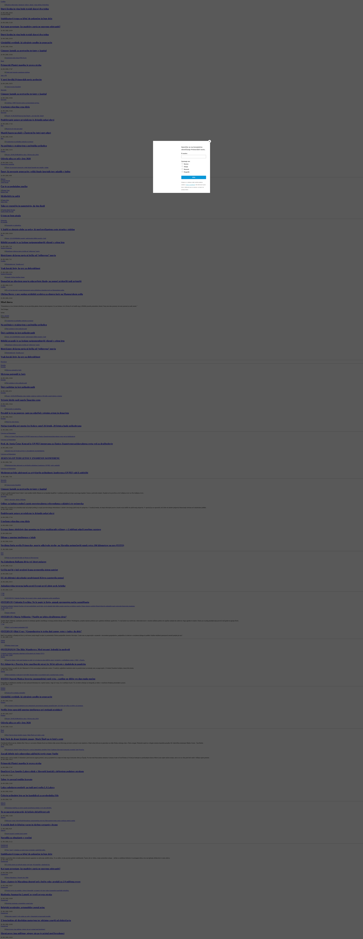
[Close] (209, 141)
